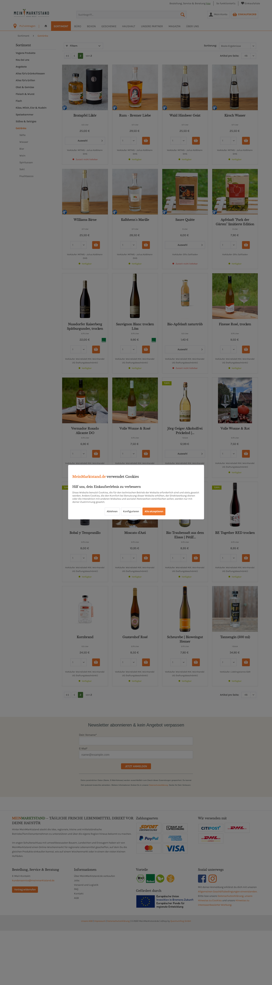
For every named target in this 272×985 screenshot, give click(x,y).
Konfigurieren (131, 511)
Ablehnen (112, 511)
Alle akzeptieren (154, 511)
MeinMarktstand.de (89, 477)
